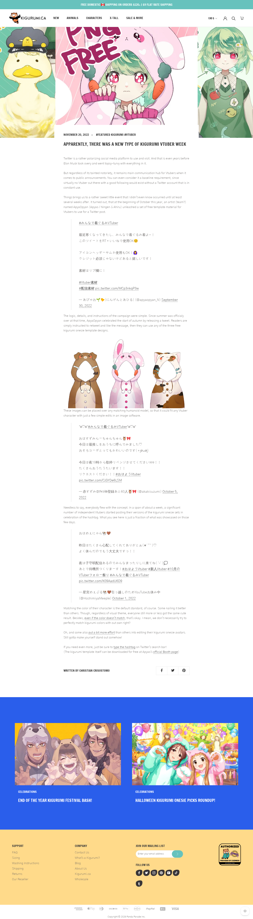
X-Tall (114, 18)
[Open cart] (242, 18)
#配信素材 (86, 288)
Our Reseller (20, 879)
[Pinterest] (161, 872)
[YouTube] (168, 872)
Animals (72, 18)
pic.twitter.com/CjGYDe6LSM (100, 480)
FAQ (15, 852)
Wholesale (81, 879)
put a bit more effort (102, 632)
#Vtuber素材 (88, 282)
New (56, 18)
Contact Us (82, 852)
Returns (17, 873)
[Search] (234, 18)
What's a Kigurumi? (87, 857)
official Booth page (165, 651)
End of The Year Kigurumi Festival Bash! (55, 800)
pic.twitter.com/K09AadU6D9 (100, 581)
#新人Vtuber (157, 569)
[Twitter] (146, 872)
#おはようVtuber (128, 474)
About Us (81, 868)
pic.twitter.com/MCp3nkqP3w (117, 288)
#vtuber (130, 135)
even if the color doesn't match (104, 618)
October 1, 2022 (124, 598)
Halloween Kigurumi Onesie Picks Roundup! (175, 800)
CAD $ (211, 18)
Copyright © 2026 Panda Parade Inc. (126, 917)
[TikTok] (176, 872)
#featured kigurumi (110, 135)
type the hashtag (124, 647)
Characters (94, 18)
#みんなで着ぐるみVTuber (98, 223)
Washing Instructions (25, 863)
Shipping (18, 868)
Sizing (16, 857)
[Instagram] (153, 872)
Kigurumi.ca (83, 873)
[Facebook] (139, 872)
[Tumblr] (139, 883)
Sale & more (134, 18)
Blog (78, 863)
